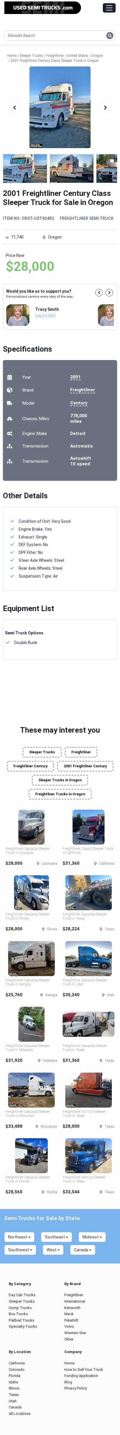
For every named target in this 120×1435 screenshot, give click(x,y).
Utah (13, 1401)
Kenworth (72, 1308)
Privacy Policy (75, 1388)
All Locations (20, 1413)
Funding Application (81, 1375)
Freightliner (82, 389)
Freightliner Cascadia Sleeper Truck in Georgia (28, 982)
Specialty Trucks (23, 1326)
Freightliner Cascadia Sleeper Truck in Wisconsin (28, 1114)
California (17, 1363)
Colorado (16, 1369)
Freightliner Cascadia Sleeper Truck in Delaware (28, 1048)
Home (69, 1363)
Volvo (69, 1326)
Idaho (13, 1382)
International (74, 1301)
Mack (69, 1314)
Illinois (14, 1388)
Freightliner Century (30, 766)
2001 (75, 377)
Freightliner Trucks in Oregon (60, 794)
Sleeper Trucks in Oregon (60, 780)
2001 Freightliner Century (85, 766)
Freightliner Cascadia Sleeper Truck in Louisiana (28, 851)
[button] (99, 293)
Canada (15, 1407)
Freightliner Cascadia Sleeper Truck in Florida (28, 1179)
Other (68, 1339)
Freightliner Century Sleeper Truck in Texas (84, 1179)
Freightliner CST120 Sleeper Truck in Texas (84, 1114)
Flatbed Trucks (21, 1320)
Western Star (75, 1333)
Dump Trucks (20, 1308)
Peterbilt (71, 1320)
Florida (14, 1375)
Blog (68, 1382)
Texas (14, 1394)
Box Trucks (18, 1314)
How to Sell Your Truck (83, 1369)
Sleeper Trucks (42, 752)
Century (78, 403)
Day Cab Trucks (22, 1295)
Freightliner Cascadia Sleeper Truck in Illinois (28, 916)
